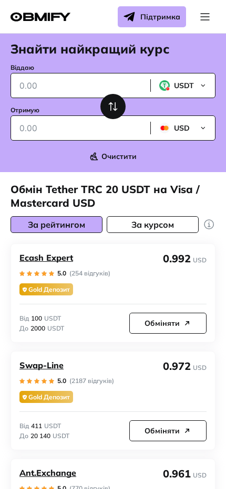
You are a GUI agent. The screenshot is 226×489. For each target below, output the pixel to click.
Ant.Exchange (47, 472)
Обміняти (162, 323)
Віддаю (22, 67)
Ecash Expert (46, 257)
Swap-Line (41, 365)
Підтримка (160, 17)
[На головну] (40, 17)
